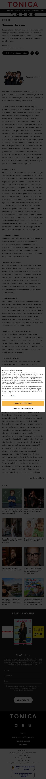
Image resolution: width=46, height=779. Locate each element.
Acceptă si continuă (23, 403)
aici (14, 396)
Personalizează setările (23, 408)
